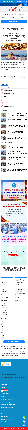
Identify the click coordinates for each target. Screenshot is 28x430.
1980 (3, 335)
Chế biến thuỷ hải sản (20, 282)
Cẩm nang (6, 87)
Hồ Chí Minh (5, 310)
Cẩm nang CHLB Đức (9, 93)
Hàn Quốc (7, 10)
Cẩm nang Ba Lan (8, 90)
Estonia (4, 291)
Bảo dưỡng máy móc (20, 279)
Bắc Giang (4, 300)
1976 (3, 328)
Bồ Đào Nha (4, 282)
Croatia (4, 284)
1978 (3, 332)
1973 (3, 323)
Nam (17, 302)
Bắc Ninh (4, 302)
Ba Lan (3, 279)
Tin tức (5, 103)
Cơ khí (17, 284)
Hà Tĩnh (4, 305)
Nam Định (4, 314)
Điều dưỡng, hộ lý (19, 289)
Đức (3, 289)
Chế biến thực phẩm (20, 280)
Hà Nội (3, 303)
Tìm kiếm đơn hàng (14, 21)
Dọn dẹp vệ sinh (19, 291)
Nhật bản (9, 7)
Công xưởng (18, 286)
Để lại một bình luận (23, 77)
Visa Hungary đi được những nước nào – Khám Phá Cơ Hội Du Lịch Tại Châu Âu (14, 37)
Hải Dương (4, 307)
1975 (3, 326)
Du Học (5, 96)
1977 (3, 330)
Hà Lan (3, 293)
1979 (3, 334)
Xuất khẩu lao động (14, 33)
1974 (3, 325)
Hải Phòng (4, 309)
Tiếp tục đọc (14, 73)
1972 (3, 321)
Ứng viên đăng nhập (8, 1)
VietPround (20, 40)
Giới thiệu (6, 99)
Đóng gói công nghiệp (20, 293)
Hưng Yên (4, 312)
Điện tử (17, 287)
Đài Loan (19, 7)
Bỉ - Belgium (5, 280)
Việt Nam (17, 10)
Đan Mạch (4, 287)
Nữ (16, 303)
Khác (17, 300)
